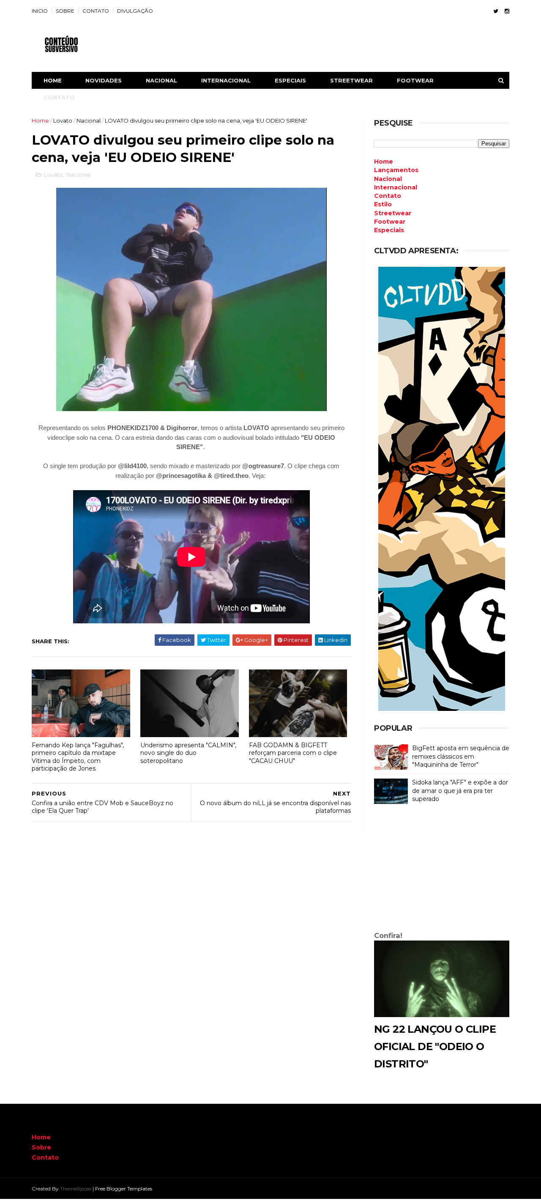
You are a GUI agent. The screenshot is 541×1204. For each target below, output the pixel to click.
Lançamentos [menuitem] (396, 170)
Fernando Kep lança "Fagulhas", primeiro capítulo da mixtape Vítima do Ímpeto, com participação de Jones (78, 757)
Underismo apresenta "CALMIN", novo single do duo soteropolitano (188, 753)
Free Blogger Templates (123, 1188)
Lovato (62, 120)
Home (53, 80)
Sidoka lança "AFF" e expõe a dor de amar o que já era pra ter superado (460, 791)
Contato (45, 1157)
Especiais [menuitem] (389, 230)
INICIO (40, 11)
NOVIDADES (103, 80)
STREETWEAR (351, 80)
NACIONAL (161, 80)
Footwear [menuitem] (389, 221)
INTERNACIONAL (226, 80)
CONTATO (95, 11)
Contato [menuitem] (387, 196)
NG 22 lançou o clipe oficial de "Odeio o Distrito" (435, 1046)
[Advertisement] (441, 869)
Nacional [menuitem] (388, 179)
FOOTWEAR (415, 80)
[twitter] (495, 11)
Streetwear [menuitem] (392, 213)
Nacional (89, 120)
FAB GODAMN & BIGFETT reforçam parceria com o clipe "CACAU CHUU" (293, 753)
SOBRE (65, 11)
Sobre (41, 1147)
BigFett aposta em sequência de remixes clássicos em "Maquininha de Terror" (460, 756)
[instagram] (507, 11)
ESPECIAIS (290, 80)
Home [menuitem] (383, 161)
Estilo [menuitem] (383, 204)
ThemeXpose (75, 1188)
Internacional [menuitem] (395, 187)
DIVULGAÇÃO (135, 11)
